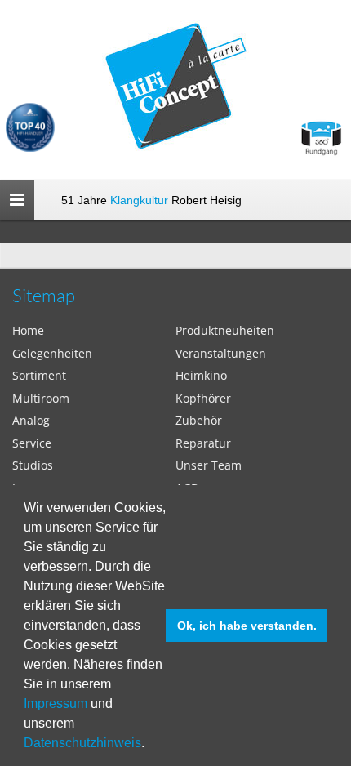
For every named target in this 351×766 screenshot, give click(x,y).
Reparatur (203, 443)
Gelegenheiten (52, 353)
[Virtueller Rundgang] (320, 132)
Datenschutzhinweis (82, 743)
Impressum (55, 703)
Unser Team (209, 465)
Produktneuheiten (225, 330)
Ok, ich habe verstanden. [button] (247, 625)
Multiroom (40, 398)
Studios (32, 465)
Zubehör (199, 420)
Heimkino (201, 375)
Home (28, 330)
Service (31, 443)
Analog (31, 420)
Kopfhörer (203, 398)
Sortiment (39, 375)
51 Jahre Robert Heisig (151, 200)
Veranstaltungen (221, 353)
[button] (150, 744)
